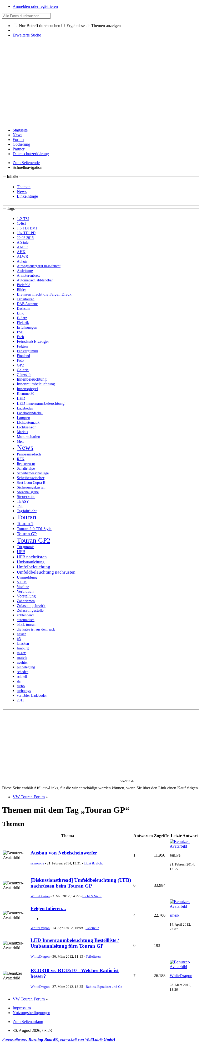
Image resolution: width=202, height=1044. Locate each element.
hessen (21, 634)
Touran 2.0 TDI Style (34, 529)
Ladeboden (25, 408)
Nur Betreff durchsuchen (39, 25)
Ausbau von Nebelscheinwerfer (64, 853)
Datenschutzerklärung (31, 153)
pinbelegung (26, 667)
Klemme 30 (25, 394)
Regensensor (26, 464)
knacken (23, 644)
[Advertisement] (101, 87)
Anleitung (25, 271)
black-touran (26, 625)
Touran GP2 (33, 540)
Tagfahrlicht (27, 511)
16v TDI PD (26, 233)
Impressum (22, 1008)
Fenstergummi (27, 351)
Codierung (21, 144)
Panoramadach (29, 454)
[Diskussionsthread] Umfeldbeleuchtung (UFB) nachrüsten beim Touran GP (81, 883)
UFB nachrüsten (32, 556)
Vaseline (23, 587)
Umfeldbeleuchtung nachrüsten (46, 572)
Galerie (23, 370)
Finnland (23, 356)
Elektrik (23, 323)
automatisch (25, 620)
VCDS (22, 582)
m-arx (21, 653)
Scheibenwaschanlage (33, 473)
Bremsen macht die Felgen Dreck (44, 294)
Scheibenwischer (30, 478)
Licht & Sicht (93, 863)
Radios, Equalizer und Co (104, 987)
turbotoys (24, 691)
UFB (21, 551)
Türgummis (25, 547)
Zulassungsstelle (30, 610)
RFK (20, 459)
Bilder (21, 290)
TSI (20, 506)
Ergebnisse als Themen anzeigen (93, 25)
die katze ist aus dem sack (36, 629)
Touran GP (27, 533)
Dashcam (23, 309)
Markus (22, 432)
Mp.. (20, 441)
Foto (20, 361)
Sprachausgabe (28, 492)
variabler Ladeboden (32, 695)
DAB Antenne (27, 304)
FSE (20, 332)
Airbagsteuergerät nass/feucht (38, 266)
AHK (21, 252)
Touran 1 (25, 523)
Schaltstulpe (26, 468)
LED (21, 398)
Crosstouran (25, 299)
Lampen (23, 418)
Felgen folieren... (48, 908)
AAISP (22, 247)
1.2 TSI (23, 219)
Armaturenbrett (28, 275)
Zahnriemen (26, 601)
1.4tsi (21, 223)
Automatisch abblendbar (35, 280)
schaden (22, 672)
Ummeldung (27, 577)
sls (19, 681)
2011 (20, 700)
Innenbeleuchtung (32, 379)
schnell (22, 677)
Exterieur (92, 928)
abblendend (25, 615)
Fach (20, 337)
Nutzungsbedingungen (31, 1012)
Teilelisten (93, 956)
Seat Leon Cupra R (31, 483)
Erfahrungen (27, 327)
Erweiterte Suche (27, 35)
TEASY (23, 501)
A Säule (22, 242)
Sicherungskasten (31, 487)
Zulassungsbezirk (31, 606)
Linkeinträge (27, 196)
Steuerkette (26, 496)
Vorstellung (26, 596)
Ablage (22, 261)
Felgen (22, 346)
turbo (21, 686)
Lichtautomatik (28, 422)
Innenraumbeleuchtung (36, 384)
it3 (19, 639)
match (22, 657)
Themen (24, 187)
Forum (18, 139)
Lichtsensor (26, 427)
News (17, 135)
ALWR (22, 256)
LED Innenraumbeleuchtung (40, 403)
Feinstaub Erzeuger (33, 341)
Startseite (20, 130)
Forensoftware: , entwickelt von (58, 1039)
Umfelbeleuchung (33, 566)
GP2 (20, 365)
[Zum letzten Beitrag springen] (184, 846)
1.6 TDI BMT (27, 228)
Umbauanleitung (30, 562)
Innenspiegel (27, 389)
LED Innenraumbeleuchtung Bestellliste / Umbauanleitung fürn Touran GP (75, 943)
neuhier (22, 662)
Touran (26, 517)
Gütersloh (24, 375)
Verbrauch (25, 591)
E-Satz (22, 318)
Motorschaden (28, 436)
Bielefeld (23, 285)
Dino (20, 313)
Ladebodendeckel (30, 413)
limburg (23, 648)
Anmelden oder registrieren (35, 6)
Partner (18, 149)
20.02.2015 (25, 238)
